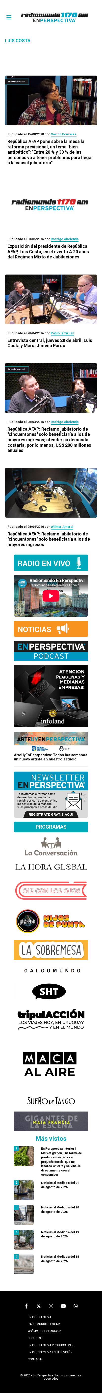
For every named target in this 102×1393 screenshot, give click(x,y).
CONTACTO (36, 1359)
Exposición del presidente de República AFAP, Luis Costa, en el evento (48, 251)
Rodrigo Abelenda (64, 239)
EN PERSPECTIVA (39, 1317)
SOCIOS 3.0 (35, 1338)
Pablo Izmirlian (62, 333)
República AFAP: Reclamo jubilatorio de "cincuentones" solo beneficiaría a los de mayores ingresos (48, 539)
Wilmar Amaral (62, 527)
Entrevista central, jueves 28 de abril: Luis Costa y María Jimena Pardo (49, 343)
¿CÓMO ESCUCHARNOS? (44, 1331)
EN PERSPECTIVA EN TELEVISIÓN (50, 1352)
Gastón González (63, 134)
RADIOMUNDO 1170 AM (44, 1324)
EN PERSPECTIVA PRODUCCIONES (51, 1345)
